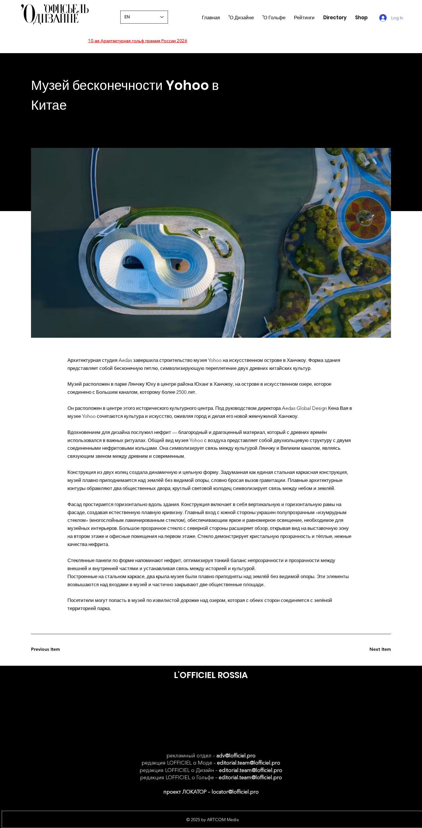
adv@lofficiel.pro (235, 755)
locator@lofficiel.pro (235, 792)
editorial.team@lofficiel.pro (248, 763)
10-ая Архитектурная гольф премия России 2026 (137, 40)
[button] (304, 17)
